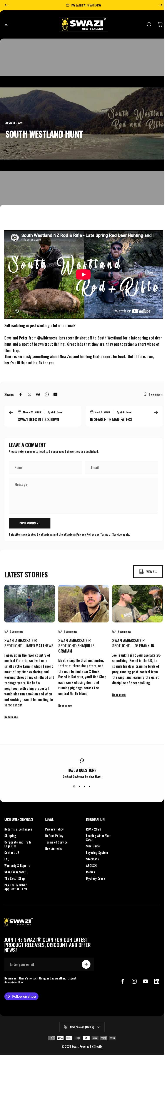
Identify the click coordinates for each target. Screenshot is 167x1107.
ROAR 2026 (93, 829)
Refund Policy (54, 836)
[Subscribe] (86, 964)
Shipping (10, 836)
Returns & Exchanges (18, 829)
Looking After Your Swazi (98, 838)
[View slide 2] (79, 786)
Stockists (92, 859)
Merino (90, 872)
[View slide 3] (84, 786)
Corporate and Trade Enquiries (18, 844)
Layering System (97, 853)
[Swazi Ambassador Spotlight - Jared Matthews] (29, 603)
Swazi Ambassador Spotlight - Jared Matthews (28, 642)
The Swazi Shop (14, 879)
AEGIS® (91, 866)
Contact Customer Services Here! (82, 776)
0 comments (156, 394)
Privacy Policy (85, 534)
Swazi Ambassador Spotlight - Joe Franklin (133, 642)
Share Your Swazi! (15, 872)
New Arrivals (53, 849)
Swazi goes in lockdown (38, 419)
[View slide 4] (89, 786)
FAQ (6, 859)
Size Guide (93, 846)
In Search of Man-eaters (111, 419)
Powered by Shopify (91, 1046)
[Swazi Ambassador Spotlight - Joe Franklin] (137, 603)
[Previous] (6, 5)
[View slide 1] (74, 786)
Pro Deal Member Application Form (15, 887)
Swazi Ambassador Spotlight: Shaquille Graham (76, 645)
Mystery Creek (95, 879)
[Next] (161, 5)
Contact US (11, 853)
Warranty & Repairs (17, 866)
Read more (11, 716)
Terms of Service (111, 534)
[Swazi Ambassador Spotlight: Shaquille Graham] (83, 603)
